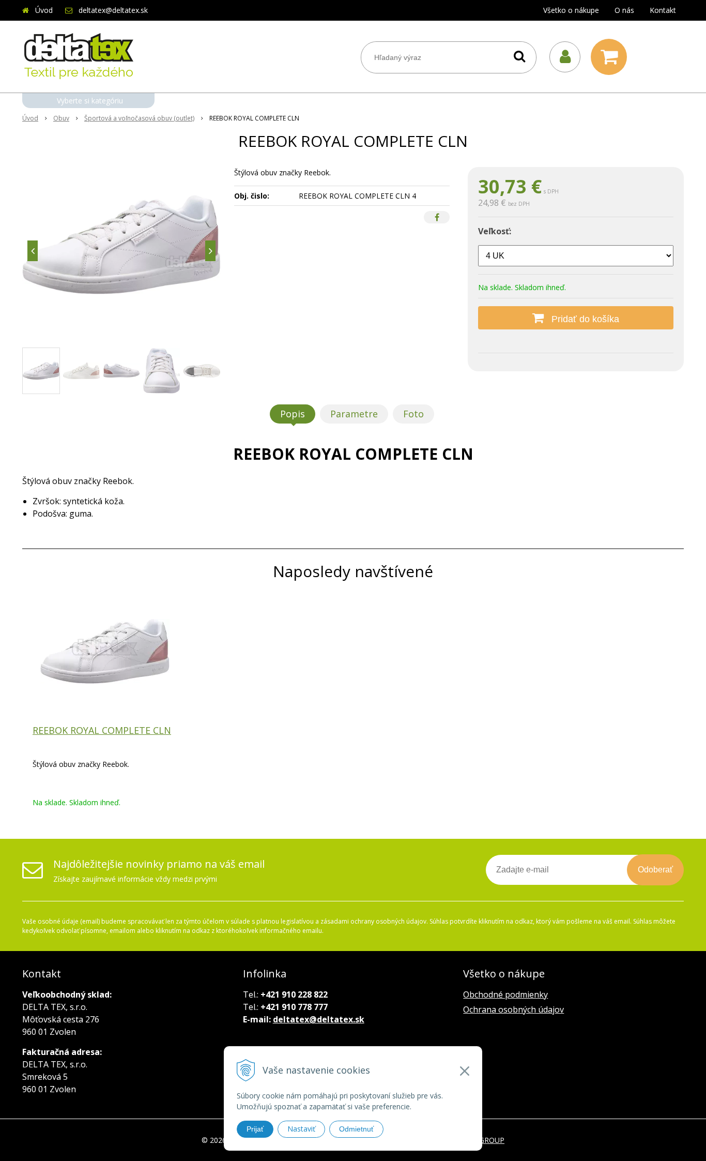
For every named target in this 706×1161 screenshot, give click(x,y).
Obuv (61, 118)
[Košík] (611, 57)
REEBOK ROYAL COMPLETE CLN (102, 730)
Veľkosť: (494, 231)
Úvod (44, 10)
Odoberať (655, 869)
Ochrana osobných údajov (513, 1009)
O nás (624, 10)
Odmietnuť (356, 1129)
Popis (292, 414)
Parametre (354, 414)
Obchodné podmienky (505, 994)
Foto (413, 414)
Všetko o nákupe (571, 10)
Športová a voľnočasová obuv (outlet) (139, 118)
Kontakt (663, 10)
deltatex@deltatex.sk (113, 10)
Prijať (255, 1129)
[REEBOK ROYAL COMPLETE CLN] (121, 244)
